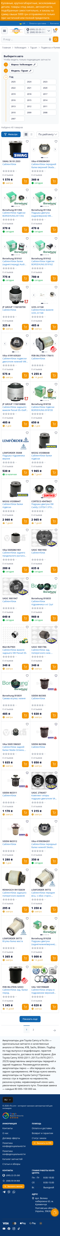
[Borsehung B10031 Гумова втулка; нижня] (15, 683)
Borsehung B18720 (41, 404)
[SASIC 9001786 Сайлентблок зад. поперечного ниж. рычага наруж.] (44, 635)
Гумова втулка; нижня (14, 698)
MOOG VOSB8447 (11, 501)
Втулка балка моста (12, 941)
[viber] (8, 1191)
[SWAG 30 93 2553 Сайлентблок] (15, 149)
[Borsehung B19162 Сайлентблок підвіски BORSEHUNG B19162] (44, 246)
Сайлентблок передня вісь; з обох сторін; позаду (43, 894)
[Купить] (25, 181)
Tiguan (33, 47)
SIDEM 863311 (9, 792)
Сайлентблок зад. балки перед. (15, 991)
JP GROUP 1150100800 (14, 404)
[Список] (31, 134)
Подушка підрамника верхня (13, 457)
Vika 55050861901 (11, 550)
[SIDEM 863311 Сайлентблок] (15, 780)
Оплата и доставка (37, 23)
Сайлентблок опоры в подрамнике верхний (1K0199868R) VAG (42, 991)
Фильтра (13, 134)
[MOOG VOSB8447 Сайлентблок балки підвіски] (15, 489)
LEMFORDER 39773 (12, 938)
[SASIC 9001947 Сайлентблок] (15, 586)
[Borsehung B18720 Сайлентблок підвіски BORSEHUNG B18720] (44, 392)
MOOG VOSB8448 (40, 452)
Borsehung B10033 (41, 598)
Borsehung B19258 (41, 938)
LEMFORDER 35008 (12, 452)
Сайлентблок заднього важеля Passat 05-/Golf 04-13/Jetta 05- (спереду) (15, 408)
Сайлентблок (9, 164)
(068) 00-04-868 (13, 1180)
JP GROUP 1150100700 (14, 307)
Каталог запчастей (12, 1159)
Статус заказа (39, 1138)
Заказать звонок (15, 1186)
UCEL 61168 (37, 307)
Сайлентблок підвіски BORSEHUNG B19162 (42, 263)
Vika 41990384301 (40, 161)
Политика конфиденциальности (14, 1145)
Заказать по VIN (44, 1143)
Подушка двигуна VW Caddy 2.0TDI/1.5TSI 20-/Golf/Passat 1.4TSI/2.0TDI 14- (42, 505)
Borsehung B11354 (41, 210)
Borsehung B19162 (41, 258)
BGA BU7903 (8, 647)
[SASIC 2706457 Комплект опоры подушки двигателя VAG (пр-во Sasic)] (44, 780)
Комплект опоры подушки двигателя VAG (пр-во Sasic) (44, 797)
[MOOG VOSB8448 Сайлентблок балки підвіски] (44, 440)
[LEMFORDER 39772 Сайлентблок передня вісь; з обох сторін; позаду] (44, 877)
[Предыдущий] (34, 149)
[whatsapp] (13, 1191)
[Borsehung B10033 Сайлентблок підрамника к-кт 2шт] (44, 586)
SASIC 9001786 (38, 647)
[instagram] (13, 1228)
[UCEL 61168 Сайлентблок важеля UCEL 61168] (44, 295)
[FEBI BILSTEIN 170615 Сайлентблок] (44, 343)
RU (5, 1099)
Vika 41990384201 (40, 841)
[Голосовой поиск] (50, 39)
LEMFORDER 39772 (41, 889)
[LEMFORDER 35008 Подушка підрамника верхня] (15, 440)
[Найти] (55, 39)
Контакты (54, 23)
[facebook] (8, 1228)
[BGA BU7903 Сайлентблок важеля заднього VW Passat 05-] (15, 635)
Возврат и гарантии (42, 1133)
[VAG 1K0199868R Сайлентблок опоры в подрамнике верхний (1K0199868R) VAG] (44, 974)
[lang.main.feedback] (54, 1212)
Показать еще (30, 1019)
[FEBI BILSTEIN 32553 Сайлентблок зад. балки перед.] (15, 974)
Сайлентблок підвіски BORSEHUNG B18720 (42, 408)
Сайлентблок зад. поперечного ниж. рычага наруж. (41, 651)
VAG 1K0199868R (40, 987)
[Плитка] (26, 134)
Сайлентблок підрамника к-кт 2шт (42, 603)
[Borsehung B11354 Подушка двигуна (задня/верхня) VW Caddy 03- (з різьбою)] (44, 197)
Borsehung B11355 (12, 210)
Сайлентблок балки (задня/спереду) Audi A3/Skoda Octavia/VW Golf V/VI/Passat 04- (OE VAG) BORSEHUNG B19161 (14, 263)
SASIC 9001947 (10, 598)
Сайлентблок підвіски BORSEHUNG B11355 (13, 214)
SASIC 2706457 (38, 792)
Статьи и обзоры (11, 1164)
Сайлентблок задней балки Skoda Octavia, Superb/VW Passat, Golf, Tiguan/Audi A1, (14, 748)
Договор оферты (11, 1138)
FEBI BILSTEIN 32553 (12, 987)
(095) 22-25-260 (13, 1175)
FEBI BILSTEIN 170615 (42, 355)
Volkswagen (20, 47)
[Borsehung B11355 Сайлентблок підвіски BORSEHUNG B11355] (15, 197)
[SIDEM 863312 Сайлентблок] (15, 829)
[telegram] (4, 1191)
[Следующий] (55, 149)
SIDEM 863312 (9, 841)
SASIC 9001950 (38, 550)
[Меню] (4, 31)
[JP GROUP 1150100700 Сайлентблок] (15, 295)
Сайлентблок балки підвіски (41, 457)
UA (24, 23)
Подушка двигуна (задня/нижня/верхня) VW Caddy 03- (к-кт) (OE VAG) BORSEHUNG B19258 (43, 943)
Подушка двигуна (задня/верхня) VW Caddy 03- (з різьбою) (42, 214)
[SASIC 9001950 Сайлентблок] (44, 537)
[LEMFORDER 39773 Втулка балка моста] (15, 926)
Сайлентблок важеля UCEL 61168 (42, 311)
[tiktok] (18, 1228)
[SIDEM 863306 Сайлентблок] (44, 732)
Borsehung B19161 (12, 258)
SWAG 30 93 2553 (11, 161)
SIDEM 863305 (38, 695)
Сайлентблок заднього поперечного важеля (14, 894)
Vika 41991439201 (11, 355)
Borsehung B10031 (12, 695)
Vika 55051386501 (11, 744)
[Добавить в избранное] (27, 141)
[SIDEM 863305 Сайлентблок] (44, 683)
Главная (6, 47)
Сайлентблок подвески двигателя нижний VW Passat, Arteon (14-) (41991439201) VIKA (14, 360)
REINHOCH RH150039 (13, 889)
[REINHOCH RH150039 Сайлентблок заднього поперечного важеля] (15, 877)
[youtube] (4, 1228)
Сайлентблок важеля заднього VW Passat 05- (14, 651)
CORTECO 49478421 (41, 501)
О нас (5, 1133)
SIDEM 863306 (38, 744)
